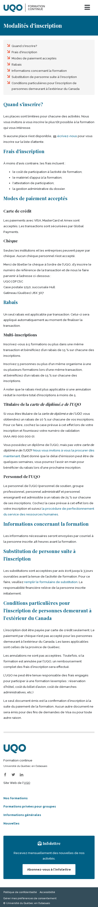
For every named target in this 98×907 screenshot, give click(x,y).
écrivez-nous (67, 136)
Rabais (17, 64)
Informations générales (22, 815)
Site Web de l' (16, 783)
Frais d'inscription (24, 52)
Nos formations (15, 798)
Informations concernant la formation (39, 70)
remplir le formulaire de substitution (50, 582)
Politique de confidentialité (20, 892)
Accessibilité (47, 892)
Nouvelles (11, 823)
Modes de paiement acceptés (34, 58)
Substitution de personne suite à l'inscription (44, 77)
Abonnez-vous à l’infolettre (49, 869)
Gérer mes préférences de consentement (30, 898)
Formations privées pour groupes (29, 806)
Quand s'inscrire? (24, 46)
